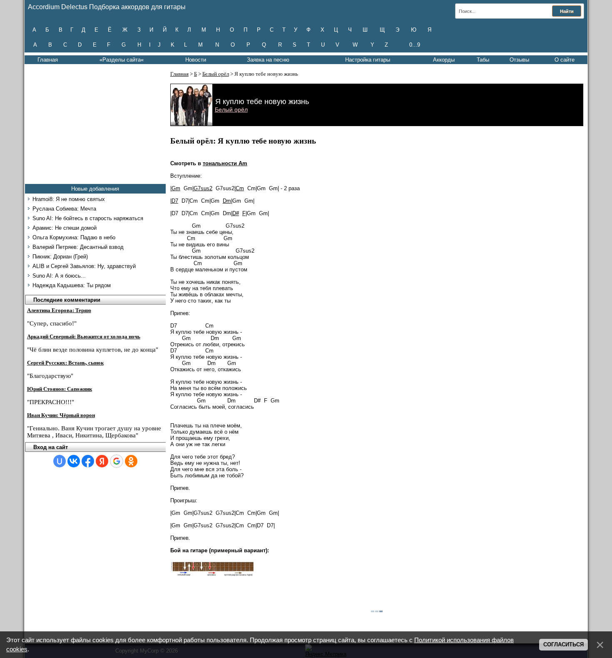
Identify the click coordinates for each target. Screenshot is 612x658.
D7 (175, 201)
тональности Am (225, 163)
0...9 (414, 45)
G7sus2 (203, 188)
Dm (227, 201)
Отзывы (519, 60)
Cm (240, 188)
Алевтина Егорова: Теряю (59, 310)
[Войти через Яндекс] (102, 461)
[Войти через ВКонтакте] (73, 461)
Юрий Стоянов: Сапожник (59, 389)
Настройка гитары (367, 60)
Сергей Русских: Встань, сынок (65, 363)
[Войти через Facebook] (88, 461)
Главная (47, 60)
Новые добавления (95, 189)
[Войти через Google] (116, 461)
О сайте (565, 60)
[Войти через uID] (59, 461)
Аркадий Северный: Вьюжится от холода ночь (83, 336)
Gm (176, 188)
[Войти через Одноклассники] (131, 461)
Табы (483, 60)
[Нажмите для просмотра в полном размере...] (212, 574)
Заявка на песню (268, 60)
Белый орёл (215, 74)
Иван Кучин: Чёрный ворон (61, 415)
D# (235, 213)
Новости (195, 60)
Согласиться (563, 644)
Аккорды (444, 60)
